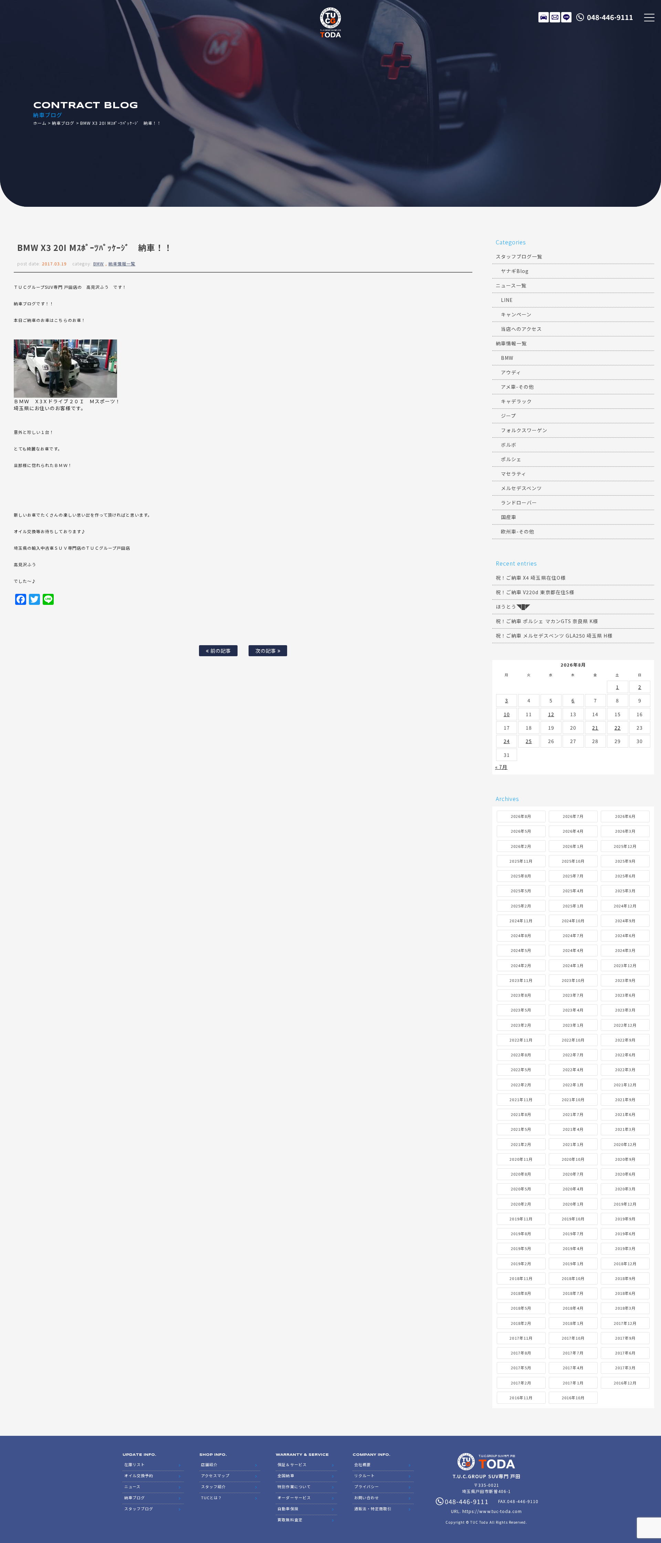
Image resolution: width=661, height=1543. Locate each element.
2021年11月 (521, 1099)
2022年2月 (521, 1084)
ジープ (508, 415)
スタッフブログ (138, 1508)
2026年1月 (573, 846)
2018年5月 (521, 1308)
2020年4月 (573, 1188)
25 (529, 741)
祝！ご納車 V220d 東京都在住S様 (535, 592)
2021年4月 (573, 1129)
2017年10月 (573, 1338)
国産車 (508, 517)
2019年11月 (521, 1218)
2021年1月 (573, 1144)
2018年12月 (625, 1263)
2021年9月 (625, 1099)
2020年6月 (625, 1174)
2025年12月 (625, 846)
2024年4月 (573, 950)
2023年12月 (625, 965)
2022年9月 (625, 1040)
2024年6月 (625, 935)
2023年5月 (521, 1010)
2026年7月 (573, 816)
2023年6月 (625, 995)
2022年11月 (521, 1040)
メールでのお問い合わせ (555, 17)
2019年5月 (521, 1248)
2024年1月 (573, 965)
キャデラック (516, 401)
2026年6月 (625, 816)
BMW (98, 263)
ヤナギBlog (515, 270)
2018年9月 (625, 1278)
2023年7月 (573, 995)
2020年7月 (573, 1174)
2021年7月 (573, 1114)
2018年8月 (521, 1293)
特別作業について (294, 1486)
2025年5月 (521, 890)
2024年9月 (625, 920)
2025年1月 (573, 905)
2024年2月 (521, 965)
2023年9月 (625, 980)
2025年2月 (521, 905)
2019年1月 (573, 1263)
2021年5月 (521, 1129)
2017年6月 (625, 1353)
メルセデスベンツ (521, 488)
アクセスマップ (215, 1475)
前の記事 (220, 650)
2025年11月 (521, 861)
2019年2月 (521, 1263)
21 (595, 727)
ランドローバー (519, 502)
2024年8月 (521, 935)
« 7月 (501, 766)
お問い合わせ (366, 1497)
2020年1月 (573, 1204)
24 (507, 741)
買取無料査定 (289, 1519)
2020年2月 (521, 1204)
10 (507, 714)
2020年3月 (625, 1188)
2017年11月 (521, 1338)
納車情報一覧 (121, 263)
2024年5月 (521, 950)
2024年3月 (625, 950)
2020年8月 (521, 1174)
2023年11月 (521, 980)
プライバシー (366, 1486)
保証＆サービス (291, 1464)
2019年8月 (521, 1233)
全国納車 (285, 1475)
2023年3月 (625, 1010)
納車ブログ (63, 123)
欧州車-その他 (517, 531)
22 (618, 727)
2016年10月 (573, 1397)
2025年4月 (573, 890)
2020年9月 (625, 1159)
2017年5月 (521, 1367)
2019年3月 (625, 1248)
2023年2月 (521, 1025)
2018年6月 (625, 1293)
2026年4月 (573, 831)
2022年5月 (521, 1069)
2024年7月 (573, 935)
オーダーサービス (294, 1497)
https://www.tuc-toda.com (492, 1511)
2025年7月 (573, 876)
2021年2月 (521, 1144)
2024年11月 (521, 920)
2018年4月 (573, 1308)
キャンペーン (516, 314)
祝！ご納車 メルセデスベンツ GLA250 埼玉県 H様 (554, 635)
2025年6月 (625, 876)
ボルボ (508, 444)
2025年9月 (625, 861)
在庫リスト (543, 17)
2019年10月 (573, 1218)
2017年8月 (521, 1353)
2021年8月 (521, 1114)
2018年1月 (573, 1323)
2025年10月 (573, 861)
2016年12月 (625, 1382)
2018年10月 (573, 1278)
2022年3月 (625, 1069)
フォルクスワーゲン (524, 430)
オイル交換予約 (138, 1475)
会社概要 (362, 1464)
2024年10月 (573, 920)
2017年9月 (625, 1338)
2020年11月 (521, 1159)
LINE (566, 17)
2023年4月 (573, 1010)
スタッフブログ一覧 (519, 256)
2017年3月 (625, 1367)
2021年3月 (625, 1129)
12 (551, 714)
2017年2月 (521, 1382)
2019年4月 (573, 1248)
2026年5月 (521, 831)
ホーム (39, 123)
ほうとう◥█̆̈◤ (513, 606)
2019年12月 (625, 1204)
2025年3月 (625, 890)
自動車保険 (287, 1508)
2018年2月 (521, 1323)
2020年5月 (521, 1188)
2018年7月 (573, 1293)
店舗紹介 (209, 1464)
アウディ (511, 372)
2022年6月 (625, 1054)
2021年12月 (625, 1084)
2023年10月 (573, 980)
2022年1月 (573, 1084)
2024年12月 (625, 905)
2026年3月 (625, 831)
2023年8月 (521, 995)
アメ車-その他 (517, 386)
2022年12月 (625, 1025)
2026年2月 (521, 846)
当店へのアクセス (521, 328)
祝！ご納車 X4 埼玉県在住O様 (531, 577)
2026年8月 (521, 816)
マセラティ (513, 473)
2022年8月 (521, 1054)
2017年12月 (625, 1323)
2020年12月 (625, 1144)
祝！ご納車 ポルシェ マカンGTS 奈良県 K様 (547, 621)
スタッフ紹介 (213, 1486)
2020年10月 (573, 1159)
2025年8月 (521, 876)
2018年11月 (521, 1278)
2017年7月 (573, 1353)
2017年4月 (573, 1367)
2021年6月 (625, 1114)
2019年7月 (573, 1233)
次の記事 (266, 650)
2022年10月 (573, 1040)
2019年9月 (625, 1218)
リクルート (364, 1475)
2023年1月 (573, 1025)
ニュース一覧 (511, 285)
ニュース (132, 1486)
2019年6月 (625, 1233)
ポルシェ (511, 459)
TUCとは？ (211, 1497)
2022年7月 (573, 1054)
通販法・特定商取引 (372, 1508)
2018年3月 (625, 1308)
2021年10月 (573, 1099)
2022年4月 (573, 1069)
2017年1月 (573, 1382)
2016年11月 (521, 1397)
